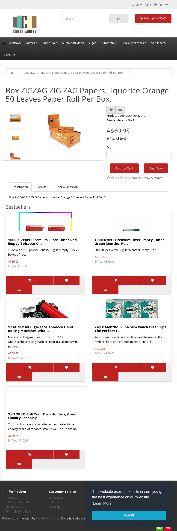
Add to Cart (124, 168)
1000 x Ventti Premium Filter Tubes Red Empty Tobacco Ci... (42, 241)
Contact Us (56, 498)
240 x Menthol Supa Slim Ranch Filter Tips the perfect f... (130, 329)
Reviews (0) (43, 187)
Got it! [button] (129, 515)
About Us (12, 498)
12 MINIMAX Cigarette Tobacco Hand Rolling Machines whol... (40, 329)
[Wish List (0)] (155, 4)
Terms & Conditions (19, 511)
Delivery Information (19, 502)
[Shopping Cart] (160, 4)
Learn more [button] (102, 503)
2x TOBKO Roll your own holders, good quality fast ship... (42, 416)
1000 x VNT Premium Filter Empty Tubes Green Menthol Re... (129, 241)
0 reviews (134, 178)
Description (20, 187)
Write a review (152, 178)
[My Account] (139, 4)
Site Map (54, 507)
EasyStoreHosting (47, 518)
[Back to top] (162, 516)
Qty (108, 147)
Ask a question (68, 187)
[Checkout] (166, 4)
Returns (54, 502)
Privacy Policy (14, 507)
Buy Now (156, 168)
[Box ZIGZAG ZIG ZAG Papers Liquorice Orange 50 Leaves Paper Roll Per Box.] (15, 117)
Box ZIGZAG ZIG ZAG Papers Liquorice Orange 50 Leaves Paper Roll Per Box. (74, 73)
